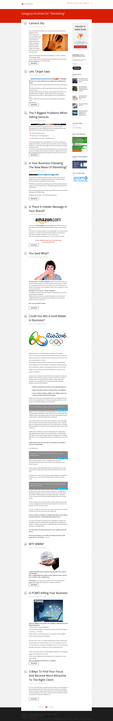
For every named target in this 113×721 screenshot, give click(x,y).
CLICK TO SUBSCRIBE (80, 46)
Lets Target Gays (39, 71)
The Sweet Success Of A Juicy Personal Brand (83, 80)
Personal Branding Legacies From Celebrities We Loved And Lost (83, 113)
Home (25, 719)
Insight (41, 257)
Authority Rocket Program (58, 719)
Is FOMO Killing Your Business (48, 593)
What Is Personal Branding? (45, 719)
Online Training (68, 719)
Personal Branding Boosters (83, 104)
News (78, 3)
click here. (47, 537)
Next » (51, 707)
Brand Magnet (37, 27)
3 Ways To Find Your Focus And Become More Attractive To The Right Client (47, 676)
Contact (81, 3)
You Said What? (39, 253)
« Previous (40, 707)
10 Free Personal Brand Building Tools (83, 97)
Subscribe (76, 68)
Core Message (37, 75)
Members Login (86, 3)
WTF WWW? (36, 544)
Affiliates (35, 717)
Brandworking (37, 171)
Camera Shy (36, 23)
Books (72, 3)
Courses (68, 3)
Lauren (31, 27)
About (75, 3)
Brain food (36, 257)
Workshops (75, 719)
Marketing (43, 27)
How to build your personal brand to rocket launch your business (83, 89)
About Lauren (35, 719)
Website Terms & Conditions (27, 717)
